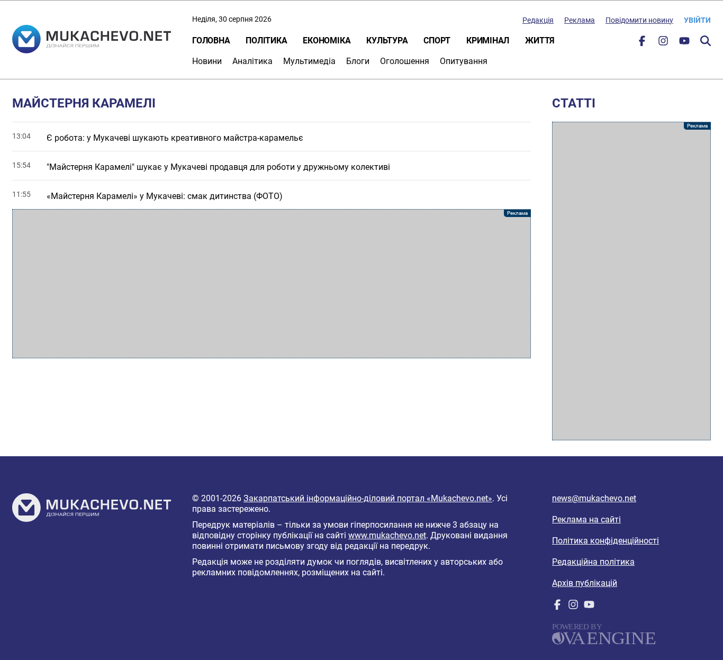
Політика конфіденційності (605, 541)
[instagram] (663, 43)
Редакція (538, 20)
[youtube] (684, 43)
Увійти (697, 20)
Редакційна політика (593, 562)
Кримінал (487, 40)
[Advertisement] (271, 284)
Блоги (357, 61)
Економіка (326, 40)
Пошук (705, 40)
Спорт (436, 40)
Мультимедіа (309, 61)
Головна (211, 40)
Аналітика (252, 61)
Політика (266, 40)
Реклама (579, 20)
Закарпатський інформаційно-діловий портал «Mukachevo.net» (367, 498)
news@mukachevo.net (594, 498)
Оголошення (404, 61)
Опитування (463, 61)
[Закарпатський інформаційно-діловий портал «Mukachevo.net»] (91, 40)
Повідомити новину (639, 20)
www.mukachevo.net (387, 535)
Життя (540, 40)
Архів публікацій (584, 583)
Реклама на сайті (586, 519)
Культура (387, 40)
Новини (207, 61)
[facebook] (642, 43)
